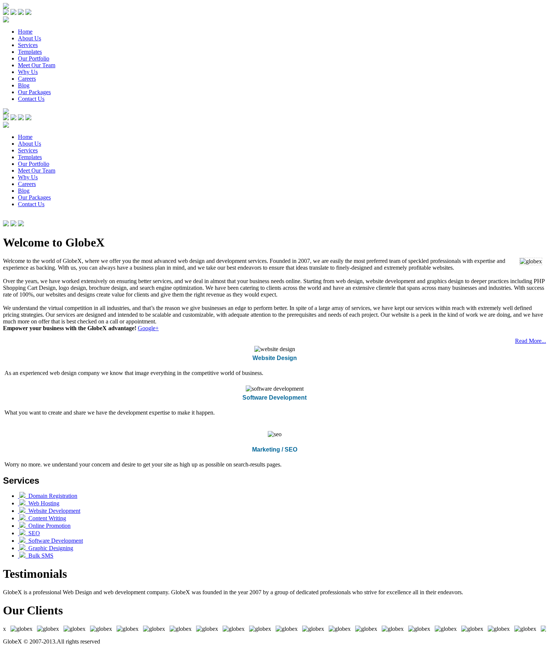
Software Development (54, 540)
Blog (24, 85)
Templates (30, 52)
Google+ (148, 328)
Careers (27, 78)
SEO (32, 533)
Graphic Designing (49, 548)
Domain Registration (51, 496)
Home (25, 31)
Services (28, 45)
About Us (29, 38)
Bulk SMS (39, 555)
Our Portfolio (33, 58)
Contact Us (31, 99)
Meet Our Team (36, 65)
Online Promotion (48, 526)
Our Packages (34, 92)
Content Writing (45, 518)
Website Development (52, 511)
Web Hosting (42, 503)
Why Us (28, 72)
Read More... (530, 341)
